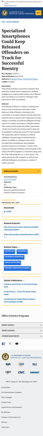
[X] (11, 344)
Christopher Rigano (30, 79)
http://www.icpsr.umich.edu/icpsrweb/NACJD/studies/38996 (21, 228)
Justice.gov (5, 427)
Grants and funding (12, 262)
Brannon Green (16, 79)
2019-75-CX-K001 (10, 179)
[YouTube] (17, 344)
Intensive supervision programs (17, 268)
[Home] (21, 13)
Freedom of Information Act (11, 417)
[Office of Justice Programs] (5, 13)
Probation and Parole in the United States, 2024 (21, 285)
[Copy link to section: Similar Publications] (23, 280)
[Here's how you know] (21, 3)
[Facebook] (4, 344)
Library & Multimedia (12, 21)
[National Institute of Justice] (35, 366)
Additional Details (11, 171)
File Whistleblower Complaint (11, 392)
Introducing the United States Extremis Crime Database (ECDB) (19, 300)
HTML (8, 211)
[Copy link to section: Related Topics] (18, 247)
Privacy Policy (6, 402)
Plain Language (6, 397)
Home (3, 21)
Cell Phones (9, 251)
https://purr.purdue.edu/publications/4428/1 (21, 235)
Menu (38, 13)
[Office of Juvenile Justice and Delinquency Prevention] (8, 374)
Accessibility (5, 387)
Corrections (22, 251)
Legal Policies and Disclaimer (11, 407)
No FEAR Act (5, 412)
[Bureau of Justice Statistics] (21, 367)
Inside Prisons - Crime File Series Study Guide (20, 293)
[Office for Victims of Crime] (21, 373)
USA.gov (4, 422)
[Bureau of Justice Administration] (8, 365)
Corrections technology (14, 256)
